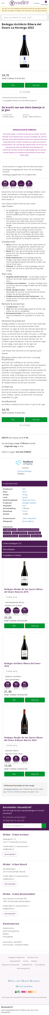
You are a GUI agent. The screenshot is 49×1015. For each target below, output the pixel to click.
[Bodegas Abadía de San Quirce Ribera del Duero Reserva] (24, 573)
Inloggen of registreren (16, 957)
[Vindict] (19, 3)
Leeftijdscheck (27, 965)
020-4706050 (15, 792)
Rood (24, 492)
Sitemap (34, 961)
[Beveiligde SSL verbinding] (24, 992)
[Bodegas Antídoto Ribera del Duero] (24, 647)
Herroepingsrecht (23, 968)
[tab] (24, 483)
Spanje (25, 497)
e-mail (36, 792)
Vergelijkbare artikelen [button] (12, 555)
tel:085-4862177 (9, 906)
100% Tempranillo (29, 518)
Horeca (25, 961)
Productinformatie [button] (10, 483)
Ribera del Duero (28, 500)
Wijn (24, 489)
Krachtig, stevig (11, 597)
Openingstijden (10, 854)
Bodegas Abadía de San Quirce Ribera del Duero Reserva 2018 (23, 590)
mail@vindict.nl (8, 849)
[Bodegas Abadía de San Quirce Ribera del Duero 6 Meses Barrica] (24, 722)
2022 (24, 506)
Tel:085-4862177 (9, 846)
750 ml (25, 511)
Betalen (6, 934)
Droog (24, 494)
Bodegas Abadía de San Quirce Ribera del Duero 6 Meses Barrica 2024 (23, 739)
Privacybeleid (8, 937)
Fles (12, 85)
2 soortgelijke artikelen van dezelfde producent (19, 100)
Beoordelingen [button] (9, 549)
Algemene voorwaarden (10, 965)
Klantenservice (8, 928)
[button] (5, 183)
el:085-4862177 (10, 876)
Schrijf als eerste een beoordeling (14, 98)
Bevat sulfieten (28, 521)
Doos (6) (36, 85)
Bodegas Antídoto (29, 503)
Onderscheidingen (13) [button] (12, 543)
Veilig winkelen (15, 961)
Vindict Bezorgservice (11, 931)
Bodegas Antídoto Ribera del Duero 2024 (22, 664)
